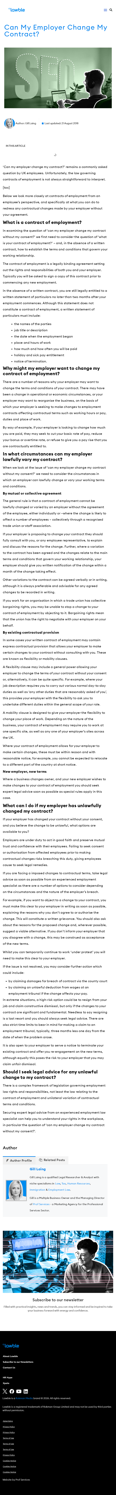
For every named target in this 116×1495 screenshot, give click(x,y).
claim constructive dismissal (36, 1006)
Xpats (6, 1383)
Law (57, 1183)
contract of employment (27, 263)
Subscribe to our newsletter (58, 1300)
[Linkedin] (25, 1391)
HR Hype (7, 1377)
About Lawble (10, 1356)
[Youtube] (18, 1391)
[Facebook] (11, 1391)
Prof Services (41, 1204)
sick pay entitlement (48, 355)
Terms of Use (8, 1438)
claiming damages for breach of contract (44, 981)
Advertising (8, 1421)
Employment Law (59, 1190)
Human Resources (78, 1183)
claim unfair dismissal (19, 1064)
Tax (64, 1183)
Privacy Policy (9, 1427)
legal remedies (36, 865)
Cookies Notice (9, 1461)
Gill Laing (38, 1169)
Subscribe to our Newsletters (18, 1362)
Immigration (37, 1190)
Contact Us (9, 1368)
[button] (105, 10)
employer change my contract (83, 230)
